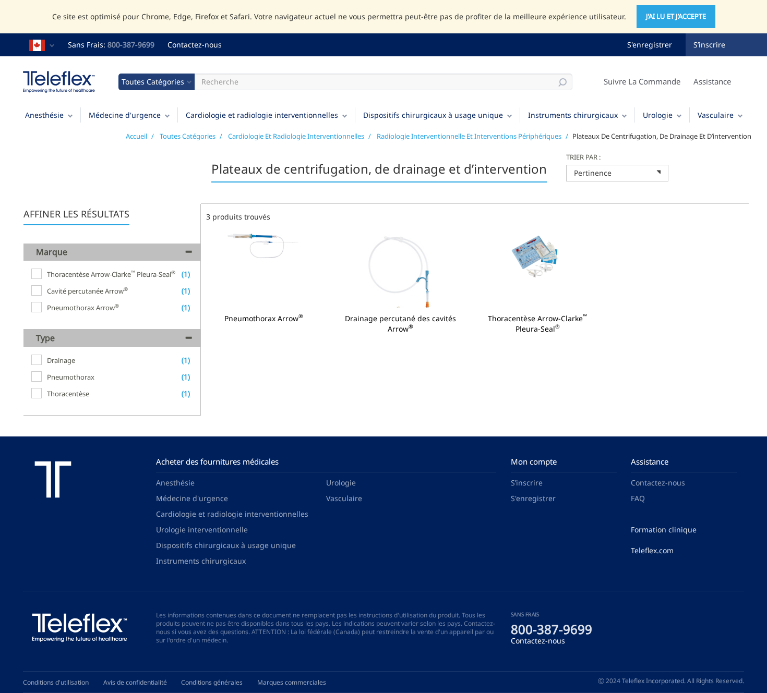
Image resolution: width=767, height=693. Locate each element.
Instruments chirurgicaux (573, 115)
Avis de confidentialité (135, 682)
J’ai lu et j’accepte (676, 16)
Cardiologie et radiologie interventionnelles (262, 115)
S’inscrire (709, 45)
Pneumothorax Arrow (263, 318)
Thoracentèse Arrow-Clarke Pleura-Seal (538, 323)
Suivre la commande (642, 81)
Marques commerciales (291, 682)
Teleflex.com (652, 550)
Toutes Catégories (187, 136)
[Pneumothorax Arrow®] (264, 270)
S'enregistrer (649, 45)
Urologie (658, 115)
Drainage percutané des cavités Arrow (400, 323)
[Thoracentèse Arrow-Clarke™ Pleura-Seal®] (538, 270)
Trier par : (583, 157)
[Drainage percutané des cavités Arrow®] (401, 270)
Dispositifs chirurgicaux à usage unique (433, 115)
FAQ (638, 498)
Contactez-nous (194, 45)
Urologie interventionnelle (202, 529)
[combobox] (617, 173)
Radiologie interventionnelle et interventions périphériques (469, 136)
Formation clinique (664, 529)
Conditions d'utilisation (56, 682)
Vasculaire (716, 115)
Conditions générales (212, 682)
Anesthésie (44, 115)
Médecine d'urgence (125, 115)
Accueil (136, 136)
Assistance (712, 81)
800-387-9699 (130, 45)
